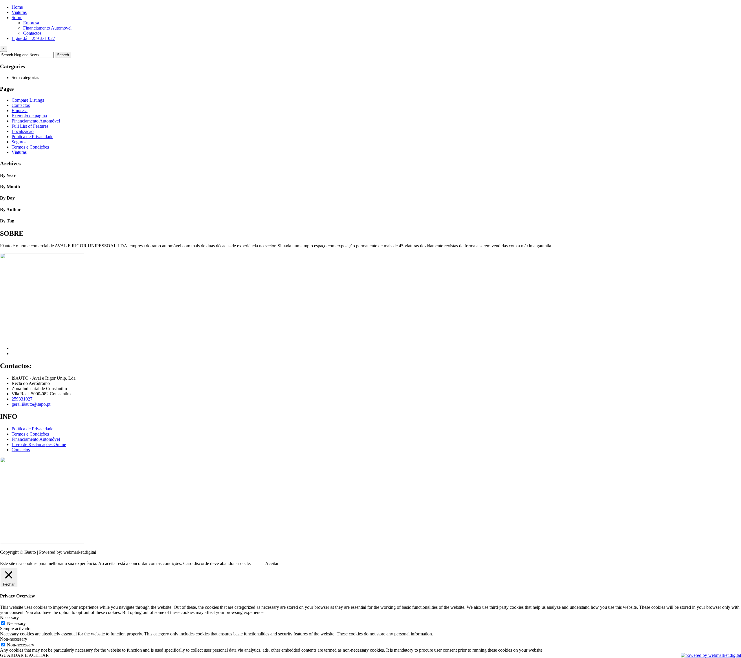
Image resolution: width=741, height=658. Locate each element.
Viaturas (19, 12)
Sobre (17, 17)
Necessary (16, 623)
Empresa (31, 22)
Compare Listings (28, 100)
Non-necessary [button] (13, 639)
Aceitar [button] (271, 563)
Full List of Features (30, 126)
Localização (23, 131)
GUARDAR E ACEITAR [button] (24, 655)
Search (63, 55)
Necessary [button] (9, 617)
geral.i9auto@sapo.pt (31, 404)
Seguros (19, 141)
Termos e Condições (30, 147)
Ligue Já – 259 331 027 (33, 38)
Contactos (32, 33)
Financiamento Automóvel (47, 27)
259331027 (22, 398)
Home (17, 7)
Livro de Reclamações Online (39, 444)
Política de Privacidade (32, 136)
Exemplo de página (29, 115)
